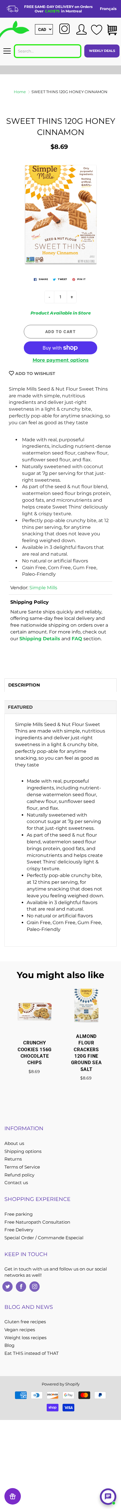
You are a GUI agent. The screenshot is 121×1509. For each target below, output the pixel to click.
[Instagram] (34, 1286)
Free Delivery (18, 1229)
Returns (13, 1159)
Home (20, 91)
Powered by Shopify (61, 1384)
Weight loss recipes (25, 1337)
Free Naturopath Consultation (37, 1222)
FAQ (77, 638)
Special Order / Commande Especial (43, 1237)
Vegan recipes (19, 1329)
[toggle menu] (7, 51)
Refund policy (19, 1175)
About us (14, 1143)
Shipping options (22, 1151)
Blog (9, 1345)
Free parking (18, 1214)
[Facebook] (21, 1286)
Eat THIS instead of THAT (31, 1353)
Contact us (16, 1182)
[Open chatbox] (108, 1496)
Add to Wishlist (34, 373)
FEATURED (20, 707)
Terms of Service (22, 1167)
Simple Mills (43, 587)
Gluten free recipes (25, 1321)
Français (108, 8)
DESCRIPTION (24, 685)
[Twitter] (7, 1286)
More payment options (61, 360)
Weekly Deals (102, 51)
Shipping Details (39, 638)
